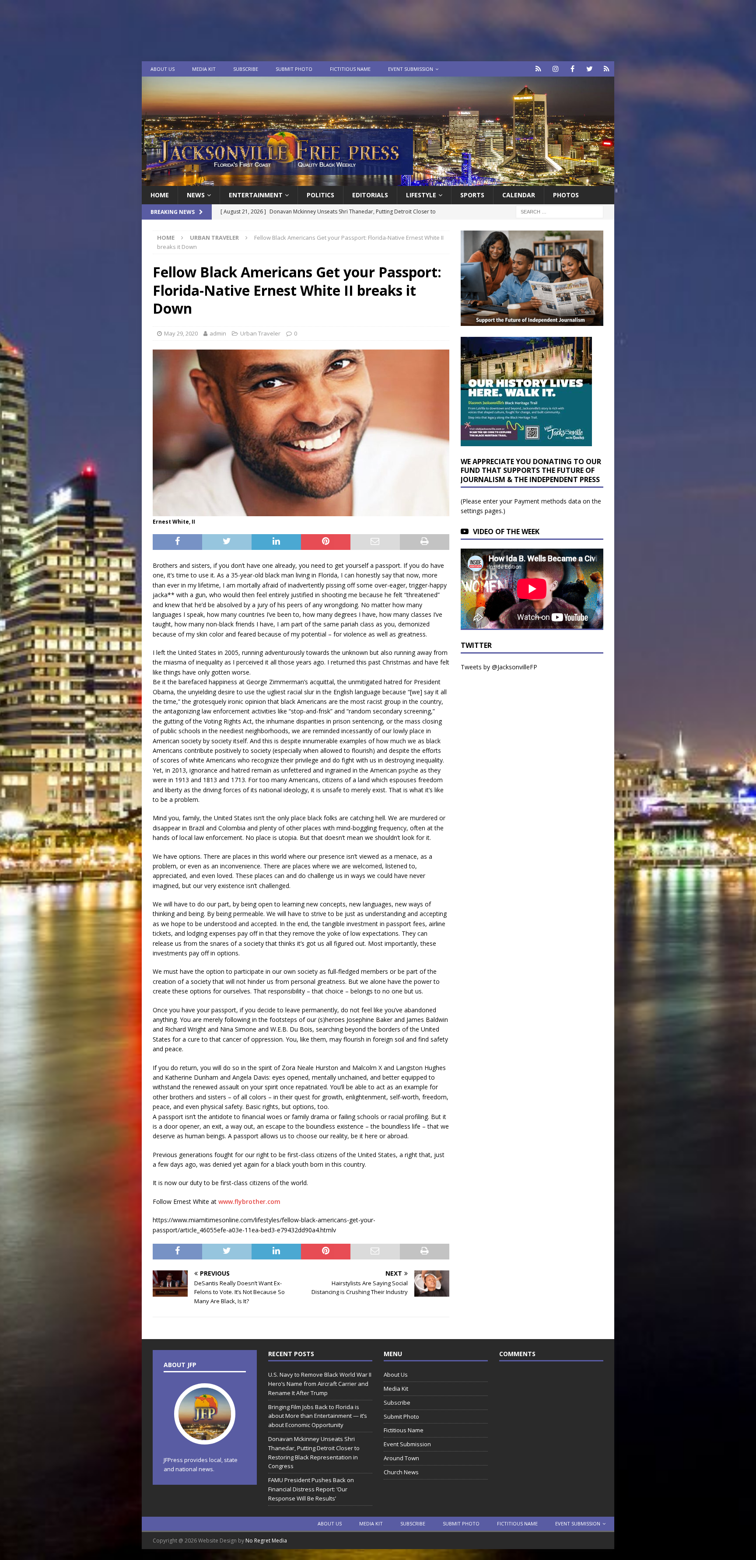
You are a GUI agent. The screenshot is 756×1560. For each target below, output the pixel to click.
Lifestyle (421, 195)
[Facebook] (572, 69)
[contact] (538, 69)
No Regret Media (266, 1540)
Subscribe (245, 69)
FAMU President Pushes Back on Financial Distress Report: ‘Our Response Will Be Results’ (311, 1489)
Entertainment (256, 195)
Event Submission (410, 69)
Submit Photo (294, 69)
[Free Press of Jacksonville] (378, 181)
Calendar (518, 195)
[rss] (606, 69)
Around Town (401, 1458)
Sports (472, 195)
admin (218, 333)
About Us (162, 69)
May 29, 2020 (181, 333)
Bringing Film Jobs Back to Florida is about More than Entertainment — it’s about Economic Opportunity (317, 1416)
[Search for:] (559, 211)
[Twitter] (589, 69)
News (196, 195)
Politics (320, 195)
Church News (401, 1472)
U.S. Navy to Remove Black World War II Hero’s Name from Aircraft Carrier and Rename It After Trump (319, 1384)
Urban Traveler (260, 333)
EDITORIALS (370, 195)
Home (159, 195)
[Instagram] (555, 69)
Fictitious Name (350, 69)
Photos (566, 195)
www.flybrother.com (249, 1201)
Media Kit (204, 69)
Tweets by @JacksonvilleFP (499, 667)
